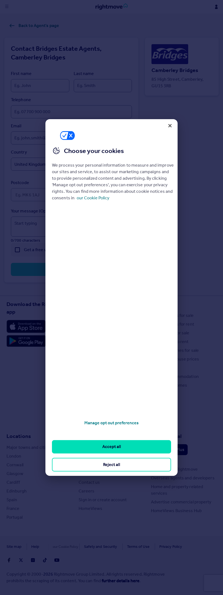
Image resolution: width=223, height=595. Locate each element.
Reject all (111, 464)
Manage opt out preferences (111, 422)
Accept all (111, 446)
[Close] (170, 126)
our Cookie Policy (93, 197)
